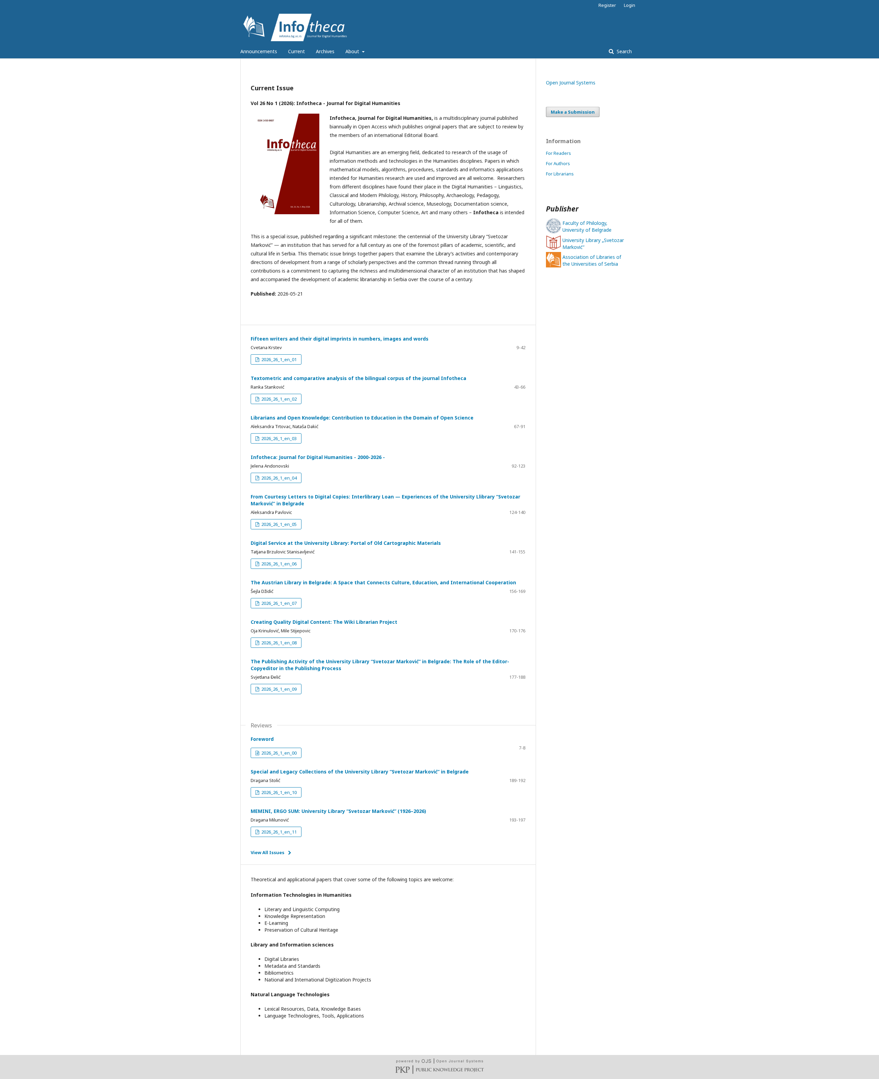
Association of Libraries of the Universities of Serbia (591, 260)
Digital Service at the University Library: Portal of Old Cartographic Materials (346, 543)
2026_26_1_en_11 (278, 832)
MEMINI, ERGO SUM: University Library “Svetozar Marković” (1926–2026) (338, 811)
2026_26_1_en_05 (278, 524)
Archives (325, 51)
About (353, 51)
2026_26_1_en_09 (278, 689)
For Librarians (560, 174)
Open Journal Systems (570, 82)
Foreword (262, 739)
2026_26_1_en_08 (278, 643)
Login (629, 5)
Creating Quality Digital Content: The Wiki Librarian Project (324, 622)
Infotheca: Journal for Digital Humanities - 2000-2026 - (318, 457)
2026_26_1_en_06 (278, 564)
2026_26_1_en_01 (278, 359)
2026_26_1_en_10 (278, 792)
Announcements (258, 51)
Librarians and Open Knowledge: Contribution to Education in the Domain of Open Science (362, 417)
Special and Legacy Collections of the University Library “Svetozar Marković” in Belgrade (360, 771)
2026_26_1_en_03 (278, 438)
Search (623, 51)
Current (296, 51)
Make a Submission (573, 112)
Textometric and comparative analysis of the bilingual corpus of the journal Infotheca (358, 378)
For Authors (558, 163)
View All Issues (267, 852)
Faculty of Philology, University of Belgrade (587, 226)
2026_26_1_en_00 (278, 753)
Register (607, 5)
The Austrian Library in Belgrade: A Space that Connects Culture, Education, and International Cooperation (383, 582)
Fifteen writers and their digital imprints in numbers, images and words (340, 338)
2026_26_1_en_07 (278, 603)
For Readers (558, 153)
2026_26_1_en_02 (278, 399)
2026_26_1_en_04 (278, 478)
